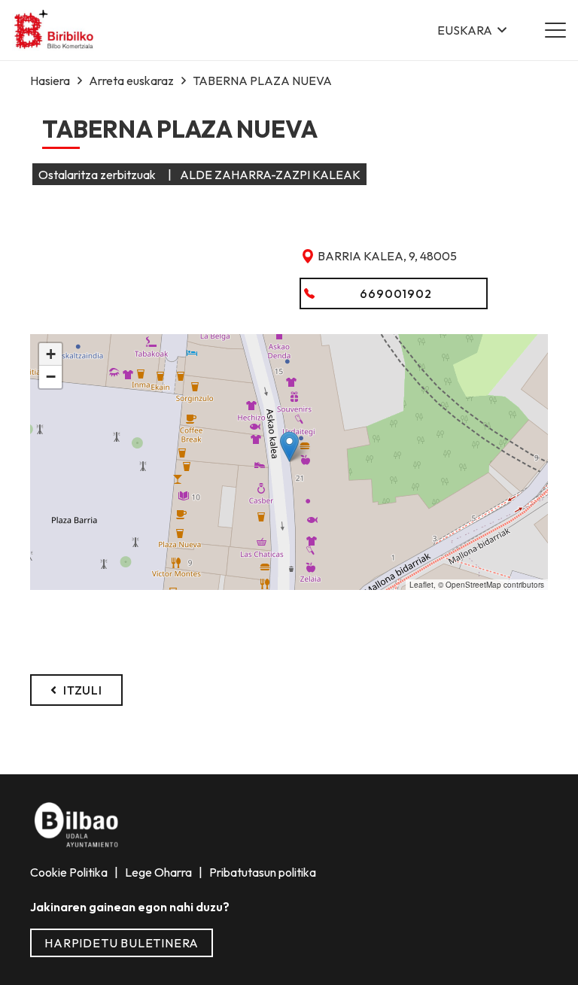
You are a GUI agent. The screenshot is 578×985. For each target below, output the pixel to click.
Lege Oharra (159, 872)
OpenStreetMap (473, 584)
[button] (472, 30)
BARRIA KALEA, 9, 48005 (387, 255)
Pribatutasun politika (261, 872)
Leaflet (421, 584)
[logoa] (54, 30)
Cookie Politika (70, 872)
